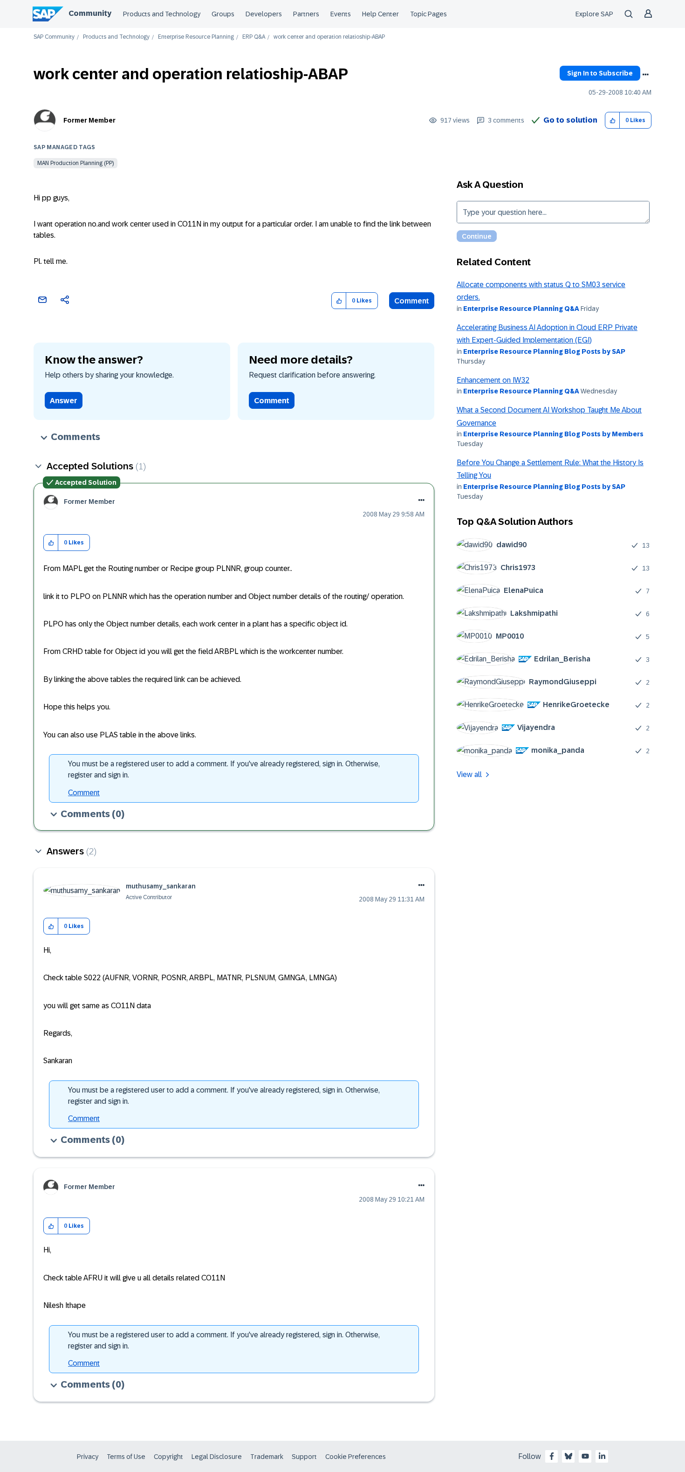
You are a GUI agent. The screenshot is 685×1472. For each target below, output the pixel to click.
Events (340, 14)
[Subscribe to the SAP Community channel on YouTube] (585, 1456)
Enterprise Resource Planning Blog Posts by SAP (544, 351)
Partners (306, 14)
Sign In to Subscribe (600, 73)
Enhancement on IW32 (493, 380)
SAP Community (54, 37)
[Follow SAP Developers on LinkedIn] (602, 1456)
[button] (612, 120)
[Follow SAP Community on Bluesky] (568, 1456)
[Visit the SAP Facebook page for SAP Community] (551, 1456)
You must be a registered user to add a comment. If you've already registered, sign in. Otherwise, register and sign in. (224, 769)
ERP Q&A (253, 37)
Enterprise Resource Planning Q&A (521, 308)
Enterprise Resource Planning (196, 37)
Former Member (89, 120)
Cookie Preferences (355, 1456)
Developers (264, 14)
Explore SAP (594, 14)
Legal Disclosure (217, 1456)
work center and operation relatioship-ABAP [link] (329, 37)
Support (304, 1456)
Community (89, 13)
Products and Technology (161, 14)
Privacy (87, 1456)
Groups (223, 14)
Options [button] (645, 74)
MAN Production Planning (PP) (75, 163)
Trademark (266, 1456)
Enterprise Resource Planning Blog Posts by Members (553, 434)
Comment (411, 301)
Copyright (168, 1456)
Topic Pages (428, 14)
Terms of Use (126, 1456)
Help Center (380, 14)
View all (469, 774)
